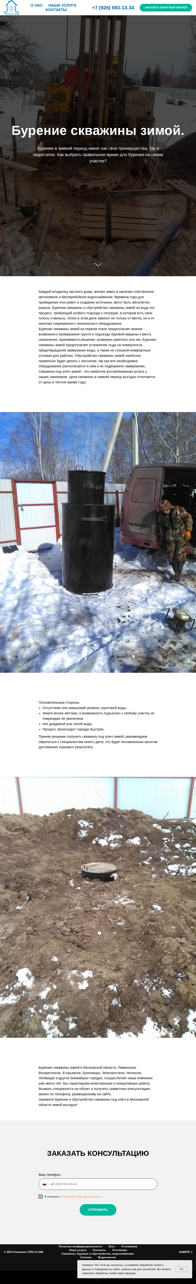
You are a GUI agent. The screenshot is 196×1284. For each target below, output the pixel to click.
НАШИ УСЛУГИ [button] (62, 5)
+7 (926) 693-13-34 (113, 8)
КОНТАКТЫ (56, 10)
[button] (166, 7)
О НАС (36, 5)
